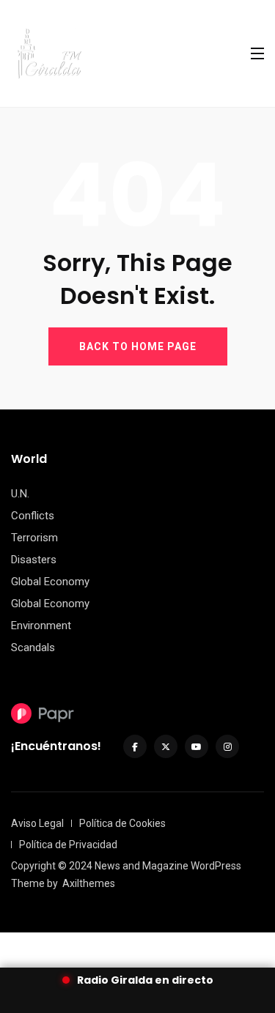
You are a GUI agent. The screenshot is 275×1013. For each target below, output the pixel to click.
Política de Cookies (122, 823)
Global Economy (50, 581)
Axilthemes (88, 883)
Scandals (33, 647)
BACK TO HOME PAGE (138, 346)
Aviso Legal (37, 823)
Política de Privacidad (68, 844)
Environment (41, 625)
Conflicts (32, 515)
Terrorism (34, 537)
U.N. (20, 493)
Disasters (33, 559)
